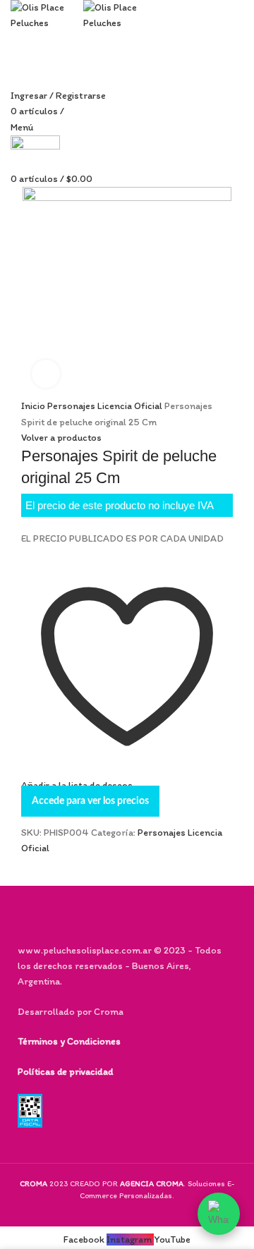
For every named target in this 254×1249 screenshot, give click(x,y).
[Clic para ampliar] (46, 374)
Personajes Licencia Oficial (105, 406)
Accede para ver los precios (90, 801)
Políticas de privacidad (65, 1072)
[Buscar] (16, 79)
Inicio (34, 406)
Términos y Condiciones (69, 1041)
